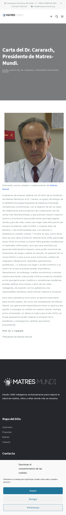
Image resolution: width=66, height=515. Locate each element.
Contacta (6, 442)
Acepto (33, 490)
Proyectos (7, 432)
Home (5, 70)
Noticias (5, 437)
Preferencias (33, 507)
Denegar (33, 499)
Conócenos (7, 427)
